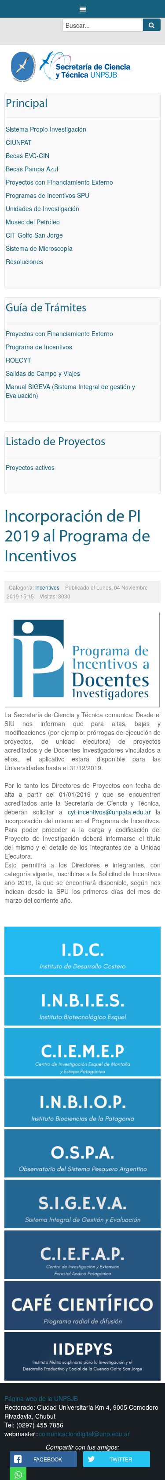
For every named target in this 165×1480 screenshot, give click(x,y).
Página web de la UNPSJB (41, 1398)
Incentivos (47, 587)
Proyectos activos (30, 467)
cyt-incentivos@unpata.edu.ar (109, 811)
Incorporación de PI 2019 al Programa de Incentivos (77, 537)
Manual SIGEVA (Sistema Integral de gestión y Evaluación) (70, 391)
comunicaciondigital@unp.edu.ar (84, 1433)
